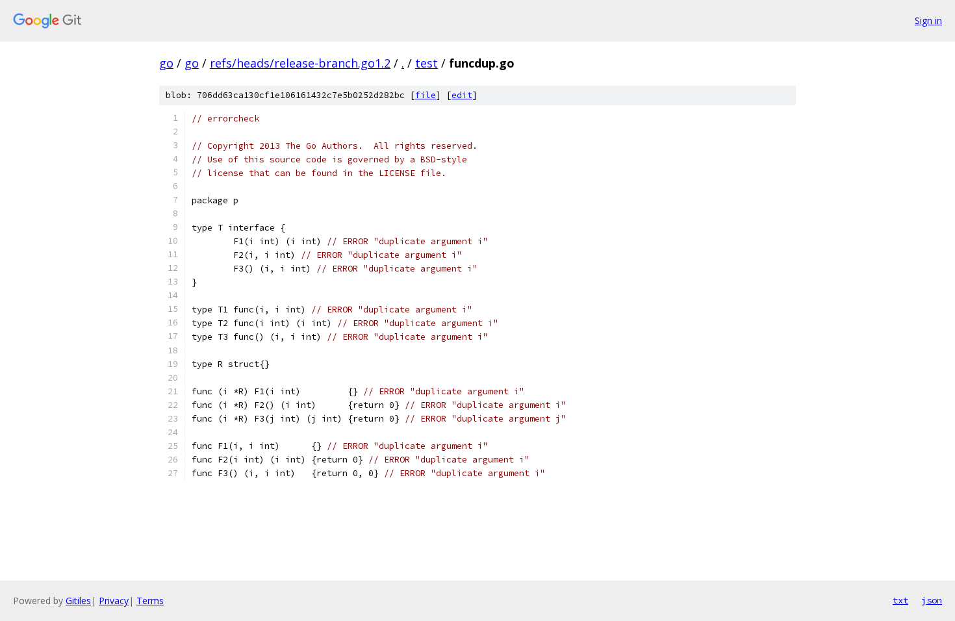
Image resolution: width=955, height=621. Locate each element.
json (931, 600)
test (426, 63)
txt (900, 600)
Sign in (928, 20)
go (166, 63)
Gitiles (78, 600)
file (425, 95)
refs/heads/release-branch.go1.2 (300, 63)
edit (462, 95)
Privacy (114, 600)
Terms (150, 600)
